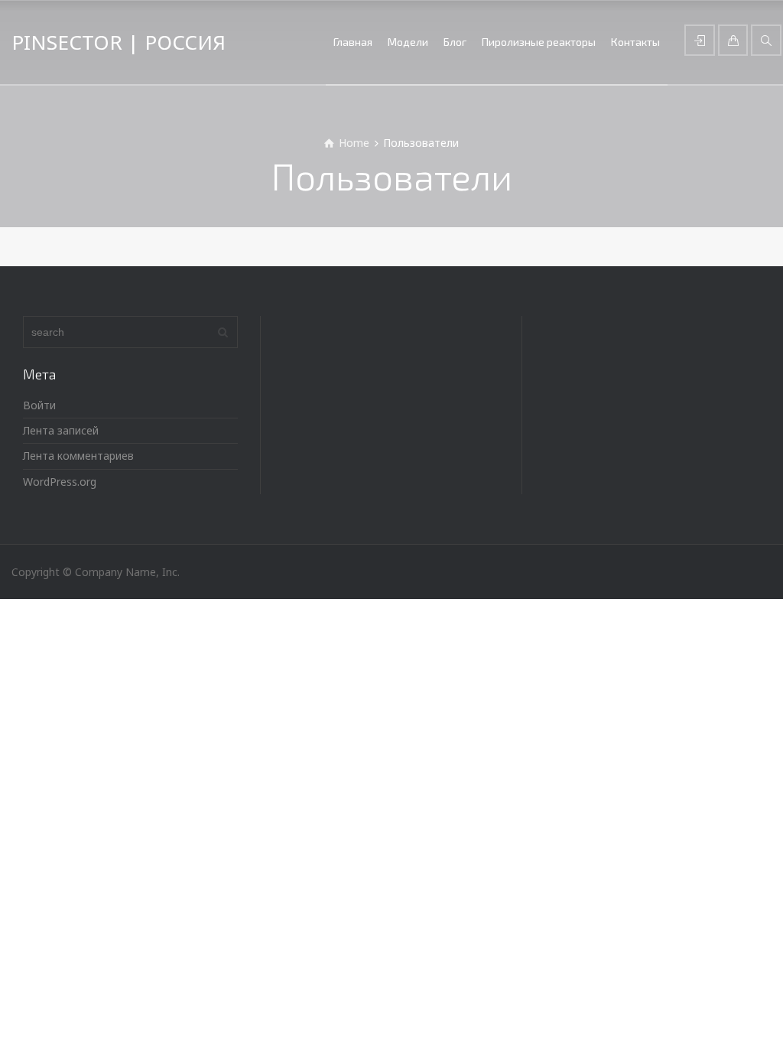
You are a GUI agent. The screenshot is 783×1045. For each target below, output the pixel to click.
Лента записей (61, 430)
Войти (39, 405)
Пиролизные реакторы (539, 41)
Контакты (635, 41)
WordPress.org (59, 481)
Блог (454, 41)
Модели (408, 41)
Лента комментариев (78, 455)
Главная (352, 41)
